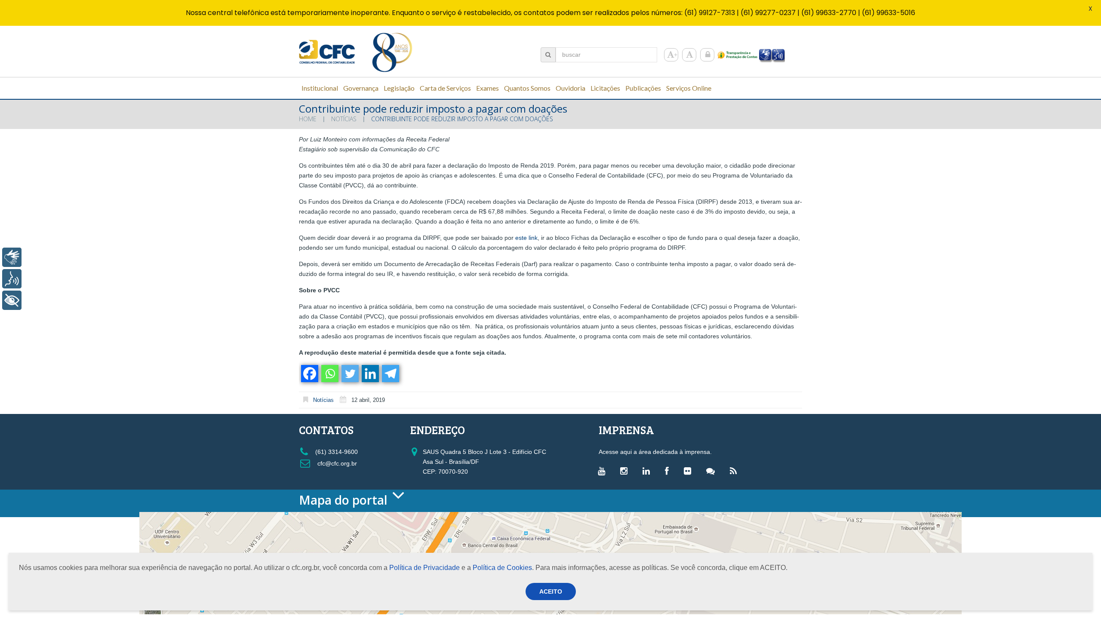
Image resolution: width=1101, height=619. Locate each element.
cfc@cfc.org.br (336, 463)
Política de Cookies (502, 567)
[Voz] (12, 278)
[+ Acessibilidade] (12, 300)
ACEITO (550, 591)
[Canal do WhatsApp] (712, 471)
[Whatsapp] (329, 373)
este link (526, 237)
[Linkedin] (369, 373)
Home (308, 119)
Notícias (344, 119)
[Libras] (12, 257)
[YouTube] (604, 471)
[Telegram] (390, 373)
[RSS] (735, 471)
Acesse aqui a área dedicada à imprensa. (655, 451)
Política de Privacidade (424, 567)
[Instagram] (626, 471)
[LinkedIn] (648, 471)
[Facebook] (309, 373)
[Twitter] (349, 373)
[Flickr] (690, 471)
